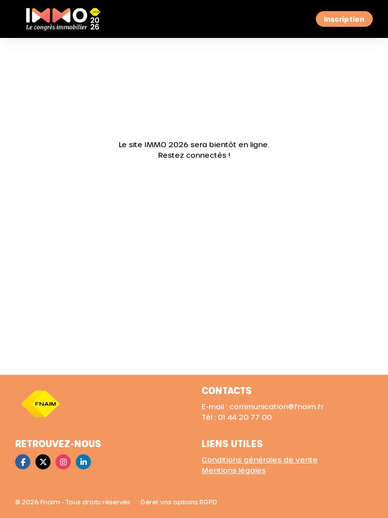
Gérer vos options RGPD (178, 501)
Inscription (344, 19)
